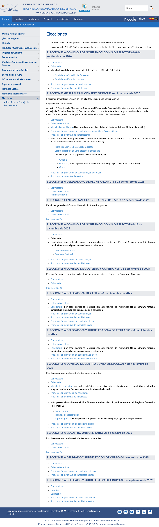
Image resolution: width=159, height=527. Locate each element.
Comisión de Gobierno (65, 251)
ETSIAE (6, 25)
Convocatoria (57, 63)
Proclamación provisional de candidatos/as (71, 84)
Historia (6, 43)
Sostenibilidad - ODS (12, 75)
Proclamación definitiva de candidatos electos (72, 475)
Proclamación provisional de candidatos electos (73, 471)
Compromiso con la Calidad (15, 70)
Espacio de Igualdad (11, 84)
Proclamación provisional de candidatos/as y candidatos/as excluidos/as (85, 131)
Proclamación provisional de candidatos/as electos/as (76, 173)
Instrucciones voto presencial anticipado (74, 147)
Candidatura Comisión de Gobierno (72, 75)
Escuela (5, 19)
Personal (47, 19)
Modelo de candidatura (62, 127)
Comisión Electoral (64, 254)
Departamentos (9, 57)
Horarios (55, 490)
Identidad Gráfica (10, 89)
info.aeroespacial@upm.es (112, 524)
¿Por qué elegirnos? (11, 39)
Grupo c (63, 167)
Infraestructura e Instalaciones (16, 79)
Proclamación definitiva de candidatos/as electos (74, 359)
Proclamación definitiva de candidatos (69, 397)
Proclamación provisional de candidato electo (72, 321)
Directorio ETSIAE (76, 511)
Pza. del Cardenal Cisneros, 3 (53, 524)
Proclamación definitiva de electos (67, 176)
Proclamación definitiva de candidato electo (71, 325)
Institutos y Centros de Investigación (19, 48)
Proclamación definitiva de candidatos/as (70, 135)
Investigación (63, 19)
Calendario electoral (60, 124)
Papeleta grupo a (63, 419)
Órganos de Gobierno (12, 53)
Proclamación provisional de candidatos (69, 393)
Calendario (56, 66)
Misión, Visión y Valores (13, 34)
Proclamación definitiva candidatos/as (69, 88)
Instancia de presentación (67, 415)
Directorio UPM (58, 511)
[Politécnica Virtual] (142, 19)
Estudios (18, 19)
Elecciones (28, 25)
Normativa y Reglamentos (14, 94)
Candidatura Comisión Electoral (70, 79)
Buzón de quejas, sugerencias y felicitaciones (28, 511)
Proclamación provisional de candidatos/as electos (74, 355)
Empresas (78, 19)
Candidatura (56, 307)
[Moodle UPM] (131, 19)
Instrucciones (61, 411)
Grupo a (63, 160)
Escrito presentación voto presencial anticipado (77, 151)
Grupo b (63, 164)
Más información (59, 195)
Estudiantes (33, 19)
